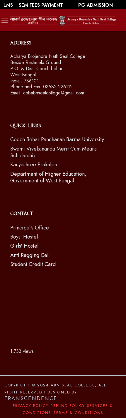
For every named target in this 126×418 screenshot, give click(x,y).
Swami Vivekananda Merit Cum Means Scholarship (53, 152)
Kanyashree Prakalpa (33, 164)
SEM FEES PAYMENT (41, 5)
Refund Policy (68, 405)
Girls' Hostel (24, 246)
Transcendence (30, 398)
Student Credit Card (33, 264)
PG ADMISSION (95, 5)
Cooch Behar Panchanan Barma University (57, 139)
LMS (9, 5)
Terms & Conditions (78, 412)
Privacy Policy (31, 405)
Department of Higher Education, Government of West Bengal (48, 177)
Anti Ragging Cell (30, 255)
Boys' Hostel (24, 237)
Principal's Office (29, 228)
